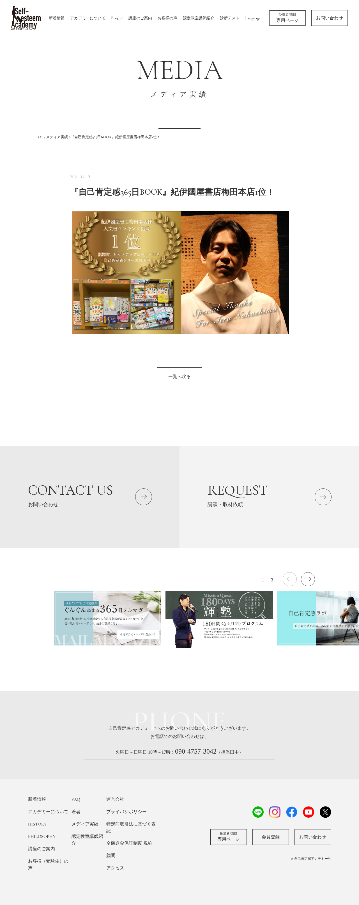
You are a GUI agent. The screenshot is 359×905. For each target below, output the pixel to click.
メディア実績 (85, 824)
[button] (308, 579)
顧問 (110, 855)
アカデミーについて (87, 18)
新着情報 (57, 18)
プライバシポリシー (126, 812)
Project (117, 18)
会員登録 (271, 837)
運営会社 (115, 799)
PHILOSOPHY (42, 836)
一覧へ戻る (179, 376)
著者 (76, 812)
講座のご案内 (140, 18)
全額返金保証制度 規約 (129, 843)
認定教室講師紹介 (198, 18)
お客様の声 (167, 18)
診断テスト (230, 18)
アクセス (115, 868)
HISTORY (37, 824)
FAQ (76, 799)
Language (253, 18)
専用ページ (287, 18)
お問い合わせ (329, 18)
